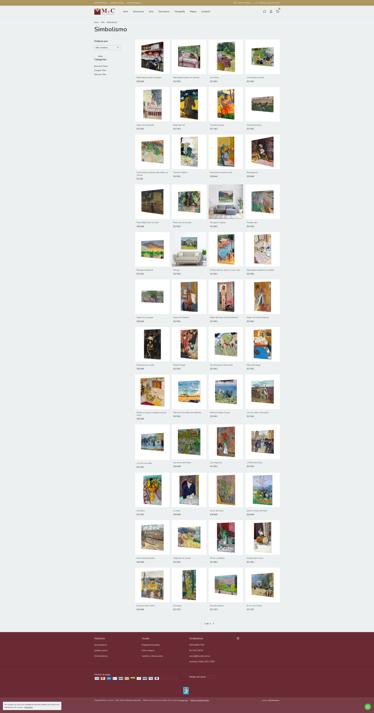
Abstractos (138, 11)
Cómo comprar (148, 650)
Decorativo (163, 11)
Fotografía (179, 11)
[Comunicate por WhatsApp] (368, 706)
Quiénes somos (117, 3)
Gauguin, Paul (100, 70)
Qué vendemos (100, 3)
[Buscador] (264, 12)
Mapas (193, 11)
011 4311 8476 (196, 650)
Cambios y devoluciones (152, 656)
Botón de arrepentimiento (200, 700)
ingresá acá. (183, 700)
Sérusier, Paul (100, 74)
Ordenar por (101, 41)
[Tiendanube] (271, 700)
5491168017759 (196, 645)
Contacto (205, 11)
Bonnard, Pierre (101, 66)
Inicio (125, 11)
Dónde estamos (134, 3)
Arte (151, 11)
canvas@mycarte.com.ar (199, 656)
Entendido (28, 707)
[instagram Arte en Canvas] (238, 638)
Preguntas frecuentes (151, 645)
